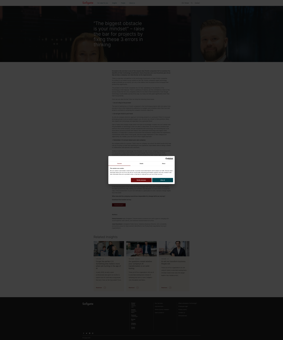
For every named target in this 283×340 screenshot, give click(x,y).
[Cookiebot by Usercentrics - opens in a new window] (166, 159)
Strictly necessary (141, 180)
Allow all (162, 180)
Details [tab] (141, 163)
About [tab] (163, 163)
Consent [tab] (119, 163)
